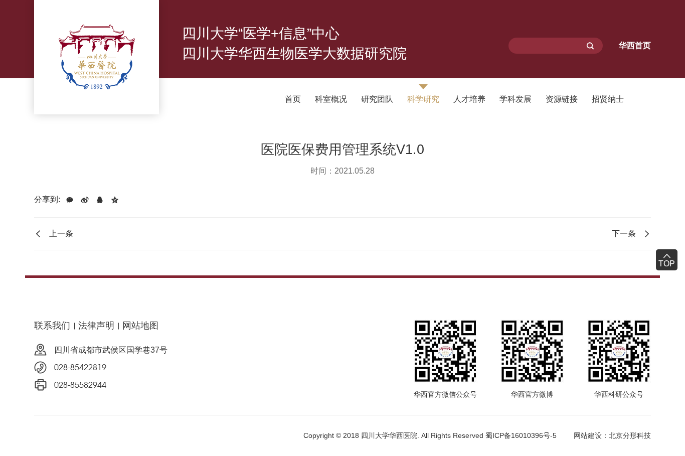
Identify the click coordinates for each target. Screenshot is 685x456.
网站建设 (588, 435)
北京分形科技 (630, 435)
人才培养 (469, 99)
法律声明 (96, 326)
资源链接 (562, 99)
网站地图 (140, 326)
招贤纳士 (608, 99)
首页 (293, 99)
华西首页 (635, 45)
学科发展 (515, 99)
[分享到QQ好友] (99, 199)
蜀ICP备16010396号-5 (521, 435)
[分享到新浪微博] (84, 199)
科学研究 (423, 99)
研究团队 (377, 99)
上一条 (61, 233)
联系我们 (52, 326)
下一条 (624, 233)
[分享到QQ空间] (114, 199)
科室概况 (331, 99)
